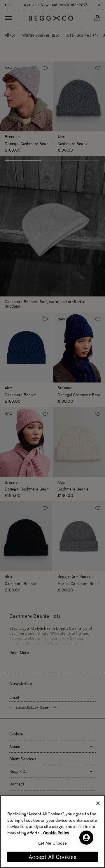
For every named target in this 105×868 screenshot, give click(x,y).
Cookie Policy (56, 833)
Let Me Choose (52, 843)
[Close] (98, 803)
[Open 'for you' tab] (86, 838)
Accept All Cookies (52, 856)
